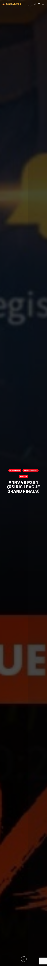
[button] (43, 4)
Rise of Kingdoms (30, 471)
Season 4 (23, 476)
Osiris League (14, 471)
